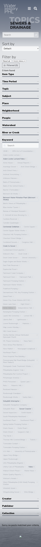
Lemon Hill (28, 316)
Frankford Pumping (10, 289)
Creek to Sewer (9, 246)
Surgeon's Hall (23, 432)
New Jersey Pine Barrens (12, 345)
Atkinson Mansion (10, 178)
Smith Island (26, 413)
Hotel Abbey (8, 308)
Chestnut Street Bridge (12, 238)
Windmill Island (9, 488)
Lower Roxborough (10, 324)
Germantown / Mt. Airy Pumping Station (18, 293)
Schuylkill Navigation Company (15, 405)
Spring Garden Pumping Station (15, 424)
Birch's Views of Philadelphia (14, 203)
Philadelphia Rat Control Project (15, 374)
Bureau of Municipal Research (14, 211)
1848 (5, 151)
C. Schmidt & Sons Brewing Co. (15, 215)
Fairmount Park (25, 277)
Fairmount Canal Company (13, 273)
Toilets (33, 440)
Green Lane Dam (9, 304)
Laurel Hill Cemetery (11, 316)
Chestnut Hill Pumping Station (15, 235)
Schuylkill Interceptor (11, 401)
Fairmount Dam (9, 277)
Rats (5, 386)
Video (30, 467)
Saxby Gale (27, 397)
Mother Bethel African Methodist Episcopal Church (16, 336)
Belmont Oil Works (10, 194)
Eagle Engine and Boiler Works (15, 262)
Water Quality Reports (12, 475)
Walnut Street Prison (11, 471)
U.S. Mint (6, 451)
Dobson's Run (8, 254)
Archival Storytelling (11, 174)
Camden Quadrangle (11, 223)
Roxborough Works (10, 397)
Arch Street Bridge (28, 167)
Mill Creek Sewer (10, 331)
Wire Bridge (28, 492)
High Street (25, 304)
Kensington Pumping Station (14, 312)
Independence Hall (25, 308)
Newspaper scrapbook (26, 349)
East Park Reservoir (10, 265)
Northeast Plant (9, 353)
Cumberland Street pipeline (13, 250)
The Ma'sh (7, 436)
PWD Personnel (9, 382)
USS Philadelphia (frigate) (13, 463)
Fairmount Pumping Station (13, 281)
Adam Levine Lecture (11, 155)
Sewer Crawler (25, 409)
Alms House (8, 163)
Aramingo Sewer (9, 167)
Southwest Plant (27, 420)
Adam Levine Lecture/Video (14, 159)
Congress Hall (27, 242)
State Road (22, 428)
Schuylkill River (9, 409)
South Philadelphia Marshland (14, 417)
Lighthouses (21, 320)
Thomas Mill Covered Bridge (14, 440)
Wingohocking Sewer (11, 492)
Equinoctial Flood (9, 269)
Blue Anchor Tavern (10, 207)
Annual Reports (23, 163)
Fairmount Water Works (12, 285)
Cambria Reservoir (10, 219)
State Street (8, 432)
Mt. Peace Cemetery (11, 341)
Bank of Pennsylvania (11, 182)
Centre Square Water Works (14, 231)
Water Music (29, 471)
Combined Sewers (10, 242)
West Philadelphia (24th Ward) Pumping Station (19, 483)
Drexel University (29, 258)
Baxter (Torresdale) (11, 190)
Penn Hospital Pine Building (13, 356)
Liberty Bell (7, 320)
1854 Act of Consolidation (22, 151)
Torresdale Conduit (10, 444)
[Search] (36, 35)
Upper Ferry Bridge (10, 455)
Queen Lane (25, 382)
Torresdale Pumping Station (14, 447)
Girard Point (7, 296)
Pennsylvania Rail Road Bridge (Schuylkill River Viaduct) (19, 361)
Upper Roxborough (10, 459)
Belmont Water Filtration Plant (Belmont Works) (19, 199)
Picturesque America (11, 378)
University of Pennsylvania (25, 451)
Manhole (26, 324)
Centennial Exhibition (11, 227)
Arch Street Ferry (10, 171)
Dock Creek (22, 254)
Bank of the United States (13, 186)
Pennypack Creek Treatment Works (17, 366)
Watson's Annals (9, 478)
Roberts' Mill (16, 386)
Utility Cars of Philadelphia (13, 467)
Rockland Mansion (10, 389)
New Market (8, 349)
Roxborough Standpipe (12, 393)
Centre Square (29, 227)
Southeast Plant (9, 420)
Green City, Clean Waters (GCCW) (16, 300)
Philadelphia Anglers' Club (13, 370)
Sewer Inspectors (10, 413)
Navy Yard (27, 341)
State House (8, 428)
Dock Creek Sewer (10, 258)
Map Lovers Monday (11, 327)
